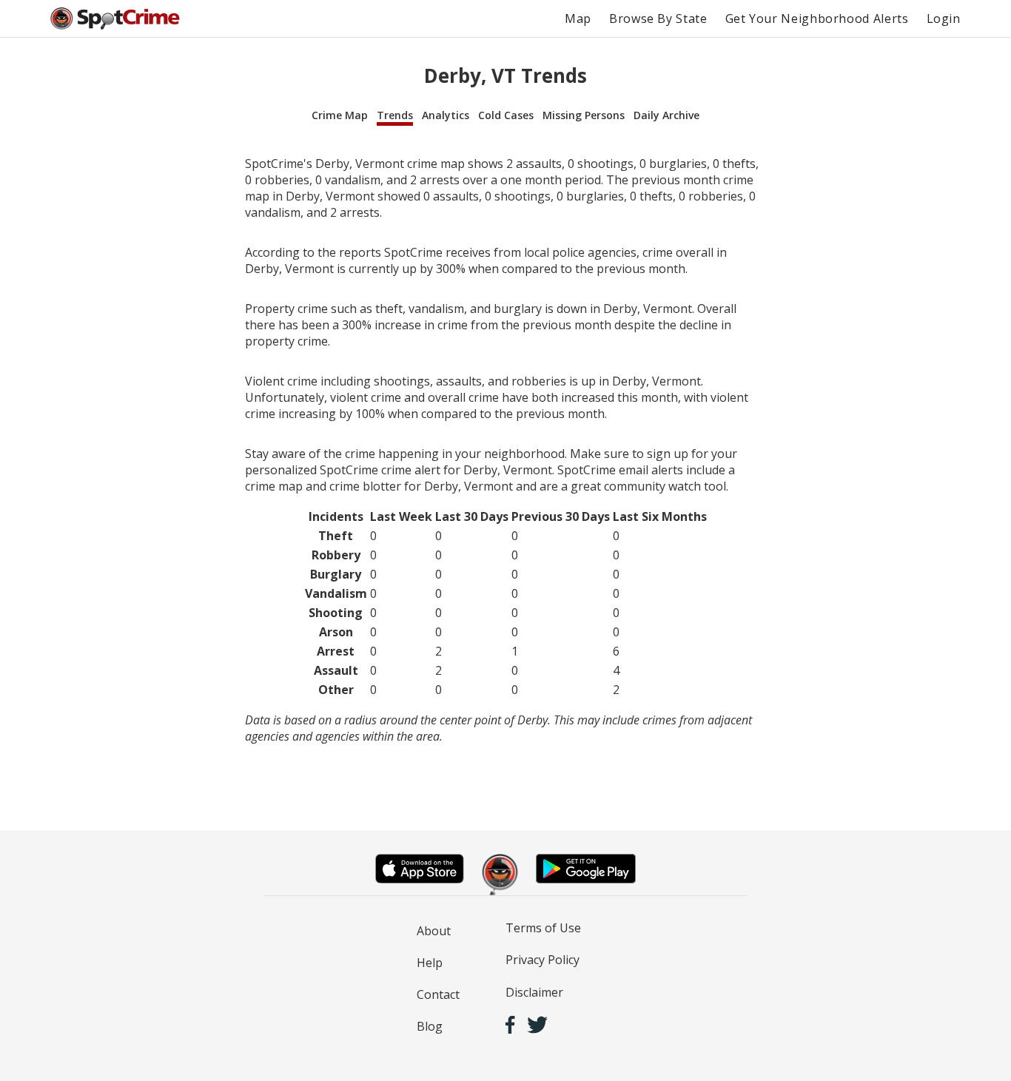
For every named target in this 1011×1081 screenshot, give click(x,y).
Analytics (445, 115)
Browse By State (658, 18)
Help (430, 962)
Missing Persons (584, 115)
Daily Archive (666, 115)
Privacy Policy (543, 960)
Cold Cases (506, 115)
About (434, 931)
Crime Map (340, 115)
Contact (438, 994)
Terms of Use (543, 928)
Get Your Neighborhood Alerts (817, 18)
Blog (430, 1026)
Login (944, 18)
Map (578, 18)
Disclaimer (534, 992)
